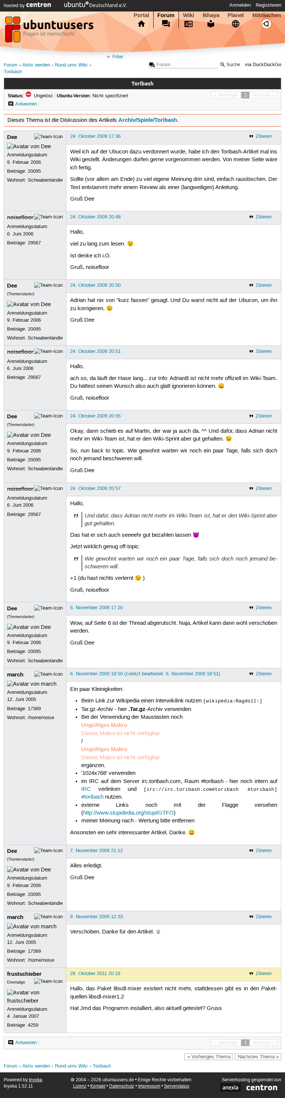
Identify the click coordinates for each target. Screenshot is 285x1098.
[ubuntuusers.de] (50, 31)
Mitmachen (266, 15)
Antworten (26, 104)
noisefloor (20, 217)
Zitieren (264, 136)
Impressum (149, 1086)
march (15, 674)
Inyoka (35, 1080)
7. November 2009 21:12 (96, 851)
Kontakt (97, 1086)
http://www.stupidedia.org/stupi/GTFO (128, 813)
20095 (34, 171)
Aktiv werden (36, 65)
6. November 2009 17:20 (96, 608)
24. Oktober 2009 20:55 (95, 416)
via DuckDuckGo (263, 65)
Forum (165, 15)
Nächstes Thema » (258, 1057)
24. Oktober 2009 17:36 (95, 136)
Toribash (13, 72)
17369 (34, 709)
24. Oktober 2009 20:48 (95, 217)
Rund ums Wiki (71, 65)
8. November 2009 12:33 (96, 917)
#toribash (92, 797)
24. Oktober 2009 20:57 (95, 488)
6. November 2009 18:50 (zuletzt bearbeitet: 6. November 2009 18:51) (145, 674)
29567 (34, 243)
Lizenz (79, 1086)
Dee (12, 137)
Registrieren (268, 5)
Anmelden (240, 5)
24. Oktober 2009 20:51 (95, 351)
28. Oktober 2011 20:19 (95, 974)
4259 (33, 1025)
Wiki (188, 15)
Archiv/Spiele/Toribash (147, 120)
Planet (235, 15)
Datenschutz (121, 1086)
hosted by (15, 6)
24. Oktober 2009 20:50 (95, 285)
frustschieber (24, 974)
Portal (141, 15)
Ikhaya (211, 15)
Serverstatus (176, 1086)
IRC (86, 789)
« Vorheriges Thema (208, 1057)
